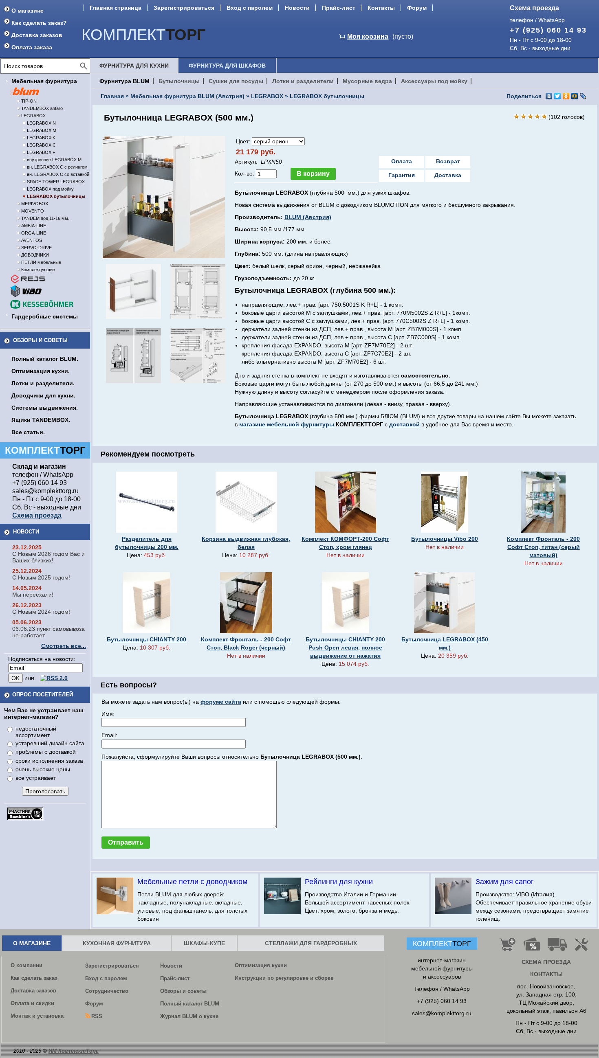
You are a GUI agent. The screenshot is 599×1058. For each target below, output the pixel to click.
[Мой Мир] (574, 96)
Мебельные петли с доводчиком (192, 882)
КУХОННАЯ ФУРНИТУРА (117, 943)
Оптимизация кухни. (40, 371)
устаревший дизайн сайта (49, 743)
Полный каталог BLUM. (44, 359)
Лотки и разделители (303, 81)
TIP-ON (29, 101)
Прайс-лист (338, 7)
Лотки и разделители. (43, 383)
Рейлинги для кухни (339, 882)
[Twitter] (557, 96)
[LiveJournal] (583, 96)
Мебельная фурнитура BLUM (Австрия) (187, 96)
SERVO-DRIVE (36, 247)
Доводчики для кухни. (43, 395)
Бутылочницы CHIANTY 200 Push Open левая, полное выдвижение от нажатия (345, 647)
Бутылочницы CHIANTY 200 (146, 639)
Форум (417, 7)
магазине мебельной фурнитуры (286, 424)
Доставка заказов (36, 35)
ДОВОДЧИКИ (35, 254)
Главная (112, 96)
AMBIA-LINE (33, 225)
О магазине (27, 10)
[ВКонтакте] (549, 96)
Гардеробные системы (44, 316)
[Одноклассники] (566, 96)
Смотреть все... (63, 646)
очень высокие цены (42, 769)
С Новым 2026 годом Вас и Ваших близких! (48, 557)
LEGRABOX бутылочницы (56, 196)
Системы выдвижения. (44, 407)
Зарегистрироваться (184, 7)
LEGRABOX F (41, 152)
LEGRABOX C (41, 145)
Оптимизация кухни (261, 965)
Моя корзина (367, 36)
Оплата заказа (31, 47)
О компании (26, 965)
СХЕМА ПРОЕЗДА (546, 962)
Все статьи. (28, 432)
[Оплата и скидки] (531, 947)
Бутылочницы (179, 81)
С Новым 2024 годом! (41, 611)
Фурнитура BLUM (124, 81)
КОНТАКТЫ (546, 974)
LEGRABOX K (41, 137)
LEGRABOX (33, 115)
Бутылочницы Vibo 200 (444, 539)
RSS (96, 1016)
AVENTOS (31, 240)
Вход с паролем (250, 7)
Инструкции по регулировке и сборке (284, 978)
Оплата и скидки (32, 1003)
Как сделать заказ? (39, 23)
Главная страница (115, 7)
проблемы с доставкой (45, 752)
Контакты (381, 7)
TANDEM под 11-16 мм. (45, 218)
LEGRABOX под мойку (50, 189)
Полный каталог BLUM (189, 1004)
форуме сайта (220, 701)
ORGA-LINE (33, 232)
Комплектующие (38, 269)
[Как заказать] (507, 947)
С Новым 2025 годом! (41, 577)
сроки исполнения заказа (49, 760)
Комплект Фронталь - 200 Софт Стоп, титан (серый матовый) (543, 547)
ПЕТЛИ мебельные (41, 262)
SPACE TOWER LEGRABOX (56, 181)
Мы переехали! (32, 594)
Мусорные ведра (367, 81)
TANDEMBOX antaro (42, 108)
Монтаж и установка (37, 1016)
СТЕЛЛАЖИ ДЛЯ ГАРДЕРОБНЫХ (311, 943)
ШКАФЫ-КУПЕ (204, 943)
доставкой (404, 424)
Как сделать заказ (34, 978)
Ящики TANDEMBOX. (40, 420)
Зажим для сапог (505, 882)
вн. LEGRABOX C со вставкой (58, 174)
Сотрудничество (106, 991)
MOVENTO (32, 211)
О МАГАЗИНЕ (32, 943)
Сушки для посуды (236, 81)
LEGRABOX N (41, 123)
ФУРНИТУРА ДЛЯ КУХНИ (134, 65)
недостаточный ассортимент (35, 731)
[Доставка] (557, 947)
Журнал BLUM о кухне (189, 1016)
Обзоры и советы (40, 340)
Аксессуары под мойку (434, 81)
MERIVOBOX (34, 203)
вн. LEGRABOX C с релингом (57, 167)
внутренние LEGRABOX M (54, 159)
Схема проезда (534, 7)
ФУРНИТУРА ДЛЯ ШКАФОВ (227, 65)
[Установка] (583, 947)
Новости (297, 7)
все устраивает (35, 778)
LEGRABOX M (41, 130)
